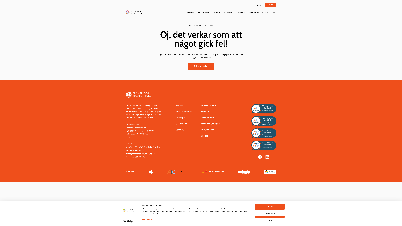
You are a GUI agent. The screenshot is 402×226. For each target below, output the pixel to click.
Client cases (241, 12)
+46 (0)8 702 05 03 (135, 150)
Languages (216, 12)
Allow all (270, 207)
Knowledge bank (254, 12)
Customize (269, 213)
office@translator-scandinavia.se (140, 153)
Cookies (204, 136)
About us (265, 12)
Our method (227, 12)
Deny (270, 220)
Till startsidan (201, 66)
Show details (147, 219)
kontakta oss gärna (211, 54)
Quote (270, 5)
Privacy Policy (207, 129)
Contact (273, 12)
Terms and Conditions (210, 123)
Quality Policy (207, 117)
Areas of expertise (202, 12)
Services (190, 12)
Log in (259, 5)
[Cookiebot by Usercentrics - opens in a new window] (128, 221)
